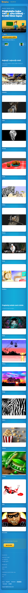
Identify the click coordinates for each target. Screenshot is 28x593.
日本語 (10, 583)
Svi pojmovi (5, 559)
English (8, 581)
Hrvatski (19, 581)
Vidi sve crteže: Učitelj (8, 39)
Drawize (4, 8)
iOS (3, 576)
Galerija (8, 8)
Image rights (5, 561)
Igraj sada (9, 545)
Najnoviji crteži (5, 557)
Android (4, 574)
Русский (5, 583)
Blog (3, 569)
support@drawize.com (8, 586)
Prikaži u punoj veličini (10, 37)
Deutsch (13, 581)
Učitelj (12, 8)
